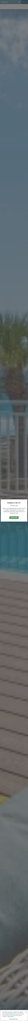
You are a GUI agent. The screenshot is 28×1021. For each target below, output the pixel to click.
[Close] (25, 1012)
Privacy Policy (11, 1016)
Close (25, 501)
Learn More (14, 517)
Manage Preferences (13, 1019)
